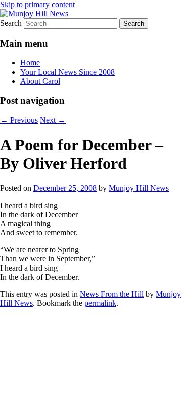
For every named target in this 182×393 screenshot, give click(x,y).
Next (53, 120)
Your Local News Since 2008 (67, 72)
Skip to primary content (37, 4)
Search (11, 23)
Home (30, 62)
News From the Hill (112, 294)
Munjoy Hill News (139, 188)
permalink (100, 303)
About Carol (40, 81)
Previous (19, 120)
